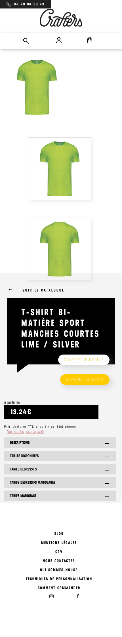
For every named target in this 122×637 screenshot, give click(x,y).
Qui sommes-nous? (59, 569)
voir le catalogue (43, 290)
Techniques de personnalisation (59, 578)
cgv (59, 551)
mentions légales (59, 542)
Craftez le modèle (84, 359)
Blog (59, 533)
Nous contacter (59, 560)
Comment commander (59, 588)
